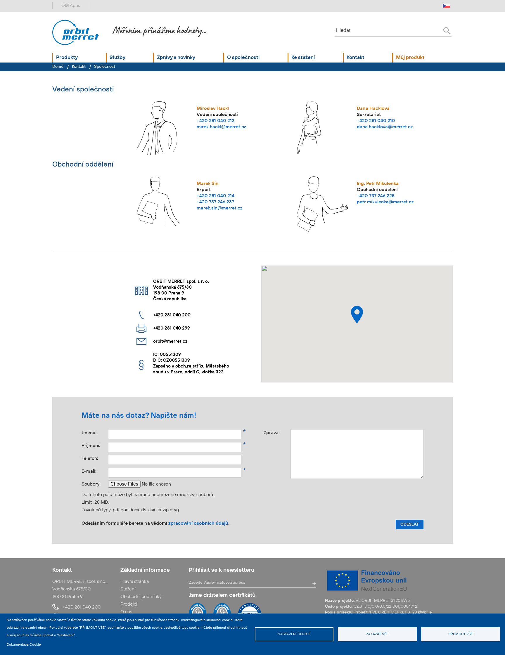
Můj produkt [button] (410, 57)
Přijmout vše (460, 634)
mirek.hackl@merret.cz (221, 127)
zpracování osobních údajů (198, 523)
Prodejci (128, 604)
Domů (57, 67)
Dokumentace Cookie (24, 645)
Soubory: (91, 484)
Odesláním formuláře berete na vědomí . (155, 523)
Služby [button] (117, 57)
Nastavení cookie (294, 634)
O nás (126, 612)
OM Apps (70, 6)
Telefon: (90, 458)
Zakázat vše (377, 634)
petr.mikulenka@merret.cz (385, 202)
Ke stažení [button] (303, 57)
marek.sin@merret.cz (219, 208)
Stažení (127, 589)
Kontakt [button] (355, 57)
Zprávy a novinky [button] (176, 57)
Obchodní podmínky (141, 597)
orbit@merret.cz (170, 341)
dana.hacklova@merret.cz (385, 127)
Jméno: (95, 432)
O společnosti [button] (243, 57)
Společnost (104, 67)
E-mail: (95, 471)
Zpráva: (277, 432)
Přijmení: (95, 445)
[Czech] (446, 5)
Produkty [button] (67, 57)
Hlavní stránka (134, 581)
